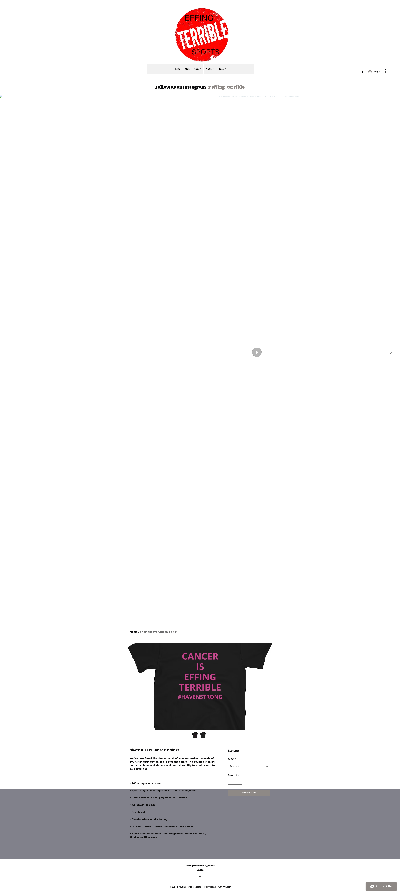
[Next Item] (391, 352)
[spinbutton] (234, 782)
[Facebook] (362, 71)
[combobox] (249, 766)
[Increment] (239, 782)
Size (232, 758)
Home (134, 631)
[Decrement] (230, 782)
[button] (385, 71)
